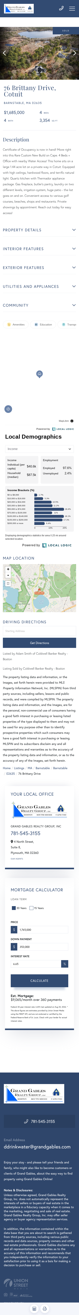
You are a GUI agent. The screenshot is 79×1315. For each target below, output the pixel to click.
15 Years (39, 908)
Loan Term (19, 899)
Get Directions (39, 643)
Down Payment (21, 939)
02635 (10, 774)
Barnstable (43, 768)
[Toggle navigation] (72, 9)
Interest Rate (20, 956)
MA (30, 768)
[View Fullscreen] (8, 583)
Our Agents (17, 859)
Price (14, 922)
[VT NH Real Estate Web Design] (39, 1284)
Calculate (39, 981)
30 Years (21, 908)
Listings (19, 768)
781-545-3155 (25, 833)
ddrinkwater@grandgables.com (37, 1146)
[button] (6, 53)
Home (7, 768)
